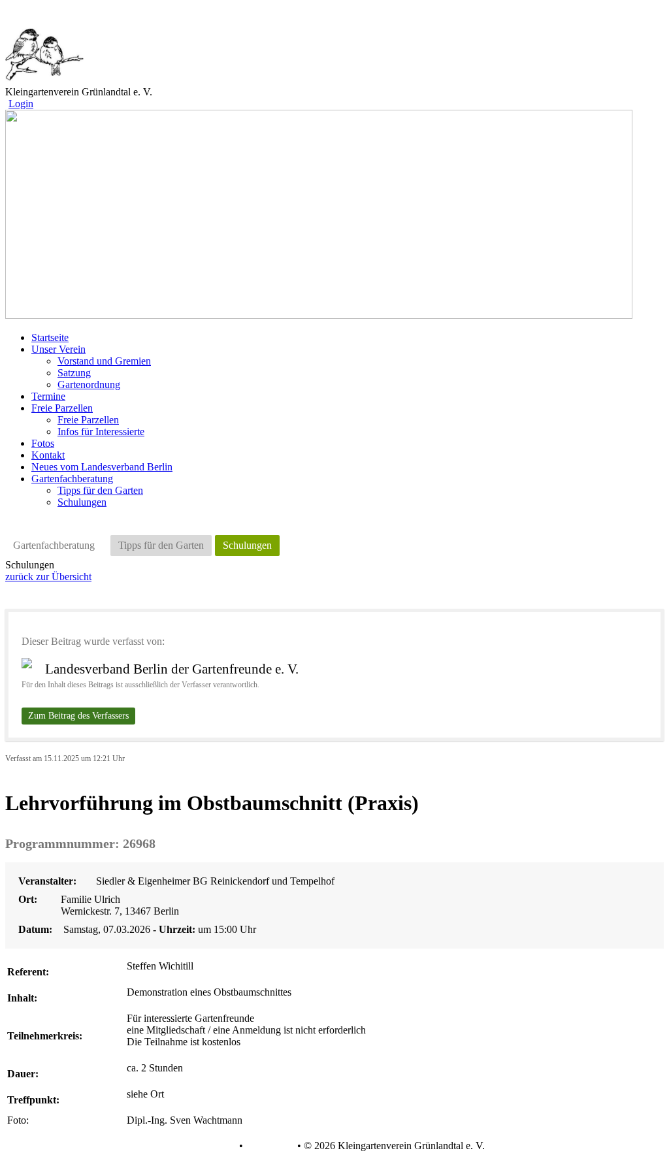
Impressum (268, 1146)
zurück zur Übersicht (48, 576)
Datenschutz (210, 1146)
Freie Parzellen (88, 419)
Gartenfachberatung (54, 545)
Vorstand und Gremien (104, 361)
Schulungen (81, 502)
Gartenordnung (88, 384)
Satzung (74, 372)
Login (20, 103)
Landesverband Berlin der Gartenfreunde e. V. (172, 669)
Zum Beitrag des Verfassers (78, 716)
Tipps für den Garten (100, 490)
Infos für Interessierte (100, 431)
